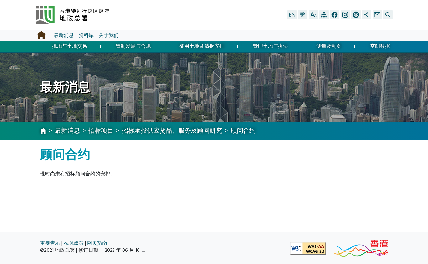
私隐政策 (74, 243)
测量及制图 (329, 47)
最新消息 (64, 35)
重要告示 (50, 243)
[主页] (43, 131)
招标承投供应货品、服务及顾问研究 (172, 130)
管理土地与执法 (270, 47)
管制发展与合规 (133, 47)
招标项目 (100, 130)
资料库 (86, 35)
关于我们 (109, 35)
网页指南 (97, 243)
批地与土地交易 (69, 47)
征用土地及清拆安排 (201, 47)
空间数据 (380, 47)
